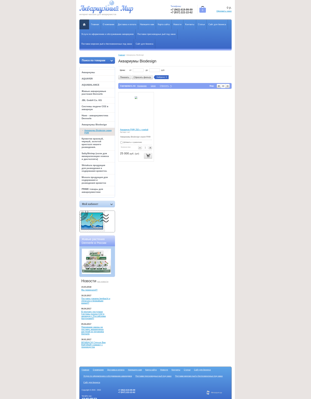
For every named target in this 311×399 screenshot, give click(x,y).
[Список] (219, 86)
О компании (98, 370)
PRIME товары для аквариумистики (92, 190)
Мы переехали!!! (89, 290)
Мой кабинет (90, 204)
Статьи (187, 370)
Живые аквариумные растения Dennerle (94, 92)
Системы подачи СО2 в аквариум (95, 108)
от (130, 70)
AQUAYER (87, 78)
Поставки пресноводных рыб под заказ (153, 376)
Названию (142, 86)
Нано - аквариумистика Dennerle (95, 117)
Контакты (176, 370)
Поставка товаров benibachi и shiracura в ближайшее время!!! (95, 300)
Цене (153, 86)
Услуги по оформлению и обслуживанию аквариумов (107, 376)
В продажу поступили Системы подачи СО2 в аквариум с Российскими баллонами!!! (93, 315)
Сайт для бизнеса (202, 370)
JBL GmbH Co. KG (92, 100)
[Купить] (148, 156)
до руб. (155, 70)
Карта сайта (151, 370)
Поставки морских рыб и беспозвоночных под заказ (199, 376)
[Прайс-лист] (227, 86)
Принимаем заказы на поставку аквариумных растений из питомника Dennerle (92, 330)
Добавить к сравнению (132, 142)
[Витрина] (223, 86)
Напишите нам (135, 370)
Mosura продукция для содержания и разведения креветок (95, 180)
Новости (164, 370)
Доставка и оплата (115, 370)
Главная (121, 55)
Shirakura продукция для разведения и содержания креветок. (94, 168)
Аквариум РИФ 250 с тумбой (134, 129)
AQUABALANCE (90, 84)
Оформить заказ (224, 11)
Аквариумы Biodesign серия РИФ (98, 131)
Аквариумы (88, 72)
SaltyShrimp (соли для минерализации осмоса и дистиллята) (95, 156)
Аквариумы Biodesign (94, 124)
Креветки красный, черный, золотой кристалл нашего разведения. (93, 143)
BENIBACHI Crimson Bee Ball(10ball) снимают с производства (93, 344)
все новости (102, 281)
